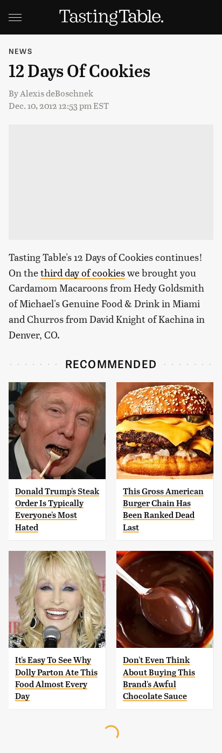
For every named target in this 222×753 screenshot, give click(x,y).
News (20, 50)
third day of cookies (82, 272)
